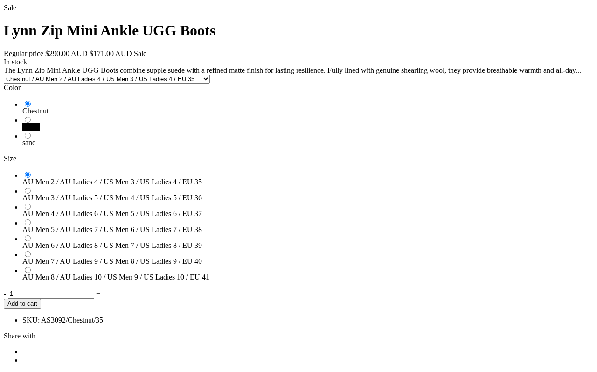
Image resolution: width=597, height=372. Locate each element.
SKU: (31, 320)
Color (12, 87)
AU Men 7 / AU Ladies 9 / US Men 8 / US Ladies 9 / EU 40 (112, 261)
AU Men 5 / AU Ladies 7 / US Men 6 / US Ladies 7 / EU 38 (112, 229)
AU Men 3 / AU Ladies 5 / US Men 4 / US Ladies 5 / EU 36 (112, 198)
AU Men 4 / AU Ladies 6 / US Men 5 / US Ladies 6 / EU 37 (112, 214)
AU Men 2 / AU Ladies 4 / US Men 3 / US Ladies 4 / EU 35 (112, 182)
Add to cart (22, 303)
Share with (19, 336)
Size (10, 158)
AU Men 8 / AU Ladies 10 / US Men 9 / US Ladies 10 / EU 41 (115, 277)
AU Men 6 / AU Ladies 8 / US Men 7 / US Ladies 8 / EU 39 (112, 245)
